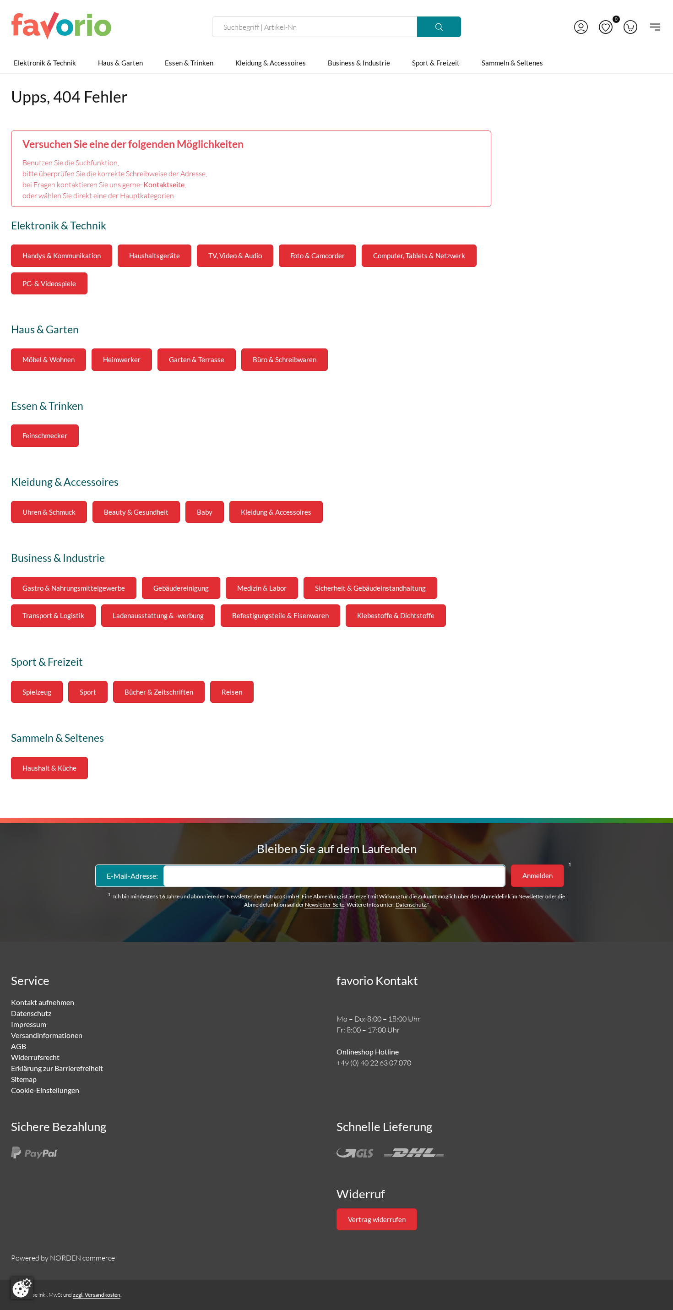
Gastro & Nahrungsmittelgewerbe (73, 588)
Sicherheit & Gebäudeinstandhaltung (370, 588)
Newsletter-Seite (324, 904)
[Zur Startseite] (61, 27)
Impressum (28, 1024)
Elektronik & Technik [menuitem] (45, 63)
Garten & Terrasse (196, 359)
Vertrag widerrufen (377, 1219)
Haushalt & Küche (49, 768)
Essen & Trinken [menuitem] (189, 63)
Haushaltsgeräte (154, 255)
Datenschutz (411, 904)
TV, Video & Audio (235, 255)
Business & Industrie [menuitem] (359, 63)
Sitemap (24, 1079)
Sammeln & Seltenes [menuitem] (512, 63)
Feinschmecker (44, 435)
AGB (18, 1046)
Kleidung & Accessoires (276, 512)
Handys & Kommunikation (61, 255)
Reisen (232, 692)
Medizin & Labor (262, 588)
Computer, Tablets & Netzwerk (419, 255)
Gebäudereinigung (181, 588)
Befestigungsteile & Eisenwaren (280, 615)
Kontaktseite (164, 184)
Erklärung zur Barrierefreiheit (57, 1068)
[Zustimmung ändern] (22, 1288)
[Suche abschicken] (439, 26)
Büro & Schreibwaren (284, 359)
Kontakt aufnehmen (42, 1002)
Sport (88, 692)
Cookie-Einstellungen (45, 1090)
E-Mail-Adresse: (132, 875)
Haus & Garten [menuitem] (120, 63)
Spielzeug (36, 692)
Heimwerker (122, 359)
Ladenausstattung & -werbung (158, 615)
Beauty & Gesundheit (136, 512)
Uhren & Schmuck (49, 512)
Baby (204, 512)
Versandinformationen (46, 1035)
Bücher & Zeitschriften (159, 692)
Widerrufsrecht (35, 1057)
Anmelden (537, 875)
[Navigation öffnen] (652, 27)
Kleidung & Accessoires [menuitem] (270, 63)
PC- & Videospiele (49, 283)
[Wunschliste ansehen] (605, 27)
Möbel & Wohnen (48, 359)
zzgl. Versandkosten (96, 1294)
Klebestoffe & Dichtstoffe (395, 615)
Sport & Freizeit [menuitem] (436, 63)
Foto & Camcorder (317, 255)
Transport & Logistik (53, 615)
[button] (581, 27)
